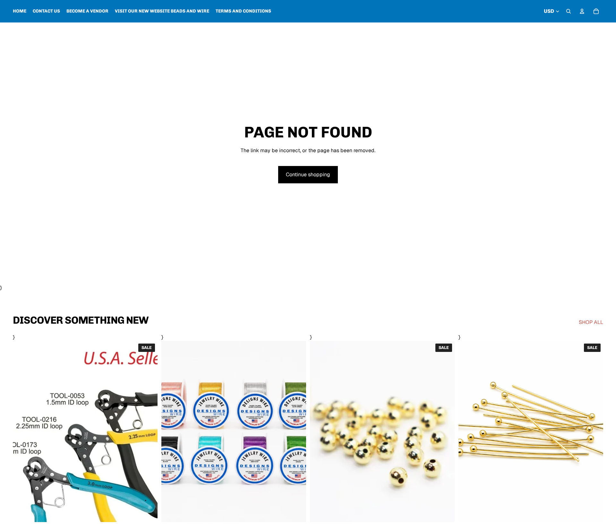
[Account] (582, 11)
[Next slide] (296, 431)
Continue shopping (308, 174)
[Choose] (147, 512)
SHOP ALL (591, 322)
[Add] (593, 512)
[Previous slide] (171, 431)
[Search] (568, 11)
